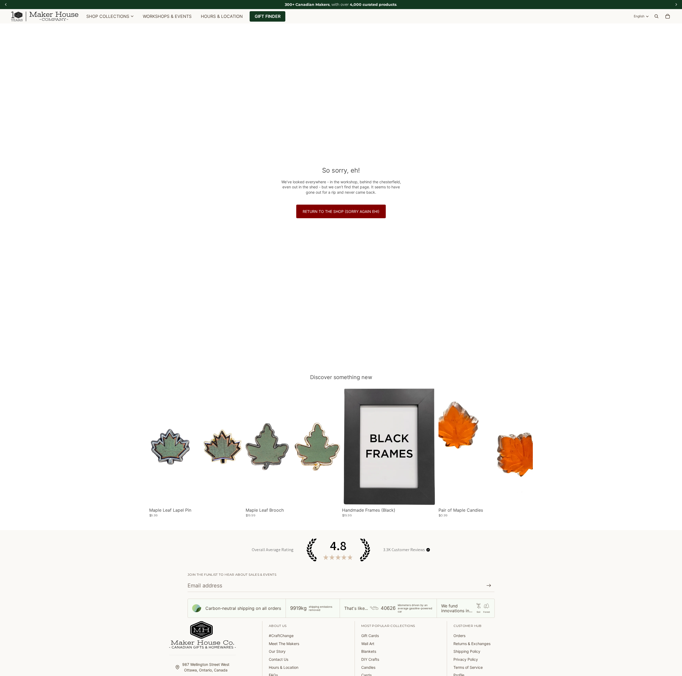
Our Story (277, 651)
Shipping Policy (466, 651)
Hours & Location (283, 667)
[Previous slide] (157, 447)
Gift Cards (370, 635)
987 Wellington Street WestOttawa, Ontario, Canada (205, 667)
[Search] (656, 16)
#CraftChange (281, 635)
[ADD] (524, 497)
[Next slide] (235, 447)
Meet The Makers (284, 643)
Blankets (368, 651)
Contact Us (278, 659)
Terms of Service (468, 667)
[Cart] (667, 16)
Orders (459, 635)
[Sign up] (488, 585)
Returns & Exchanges (471, 643)
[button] (428, 550)
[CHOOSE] (235, 497)
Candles (368, 667)
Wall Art (367, 643)
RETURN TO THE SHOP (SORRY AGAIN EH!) (341, 211)
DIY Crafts (370, 659)
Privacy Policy (465, 659)
